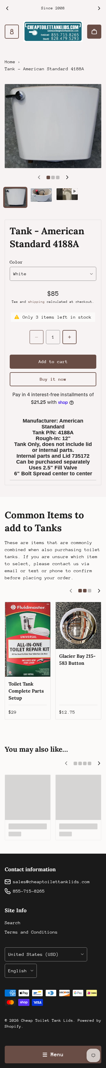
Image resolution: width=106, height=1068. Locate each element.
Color (16, 261)
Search (13, 922)
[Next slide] (99, 8)
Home (10, 61)
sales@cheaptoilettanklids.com (51, 881)
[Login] (12, 32)
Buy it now (53, 379)
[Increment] (69, 337)
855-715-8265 (29, 890)
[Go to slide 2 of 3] (41, 195)
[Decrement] (36, 337)
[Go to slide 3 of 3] (67, 194)
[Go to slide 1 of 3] (15, 197)
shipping (36, 302)
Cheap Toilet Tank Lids (47, 1020)
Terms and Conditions (31, 931)
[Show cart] (94, 32)
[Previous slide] (7, 8)
